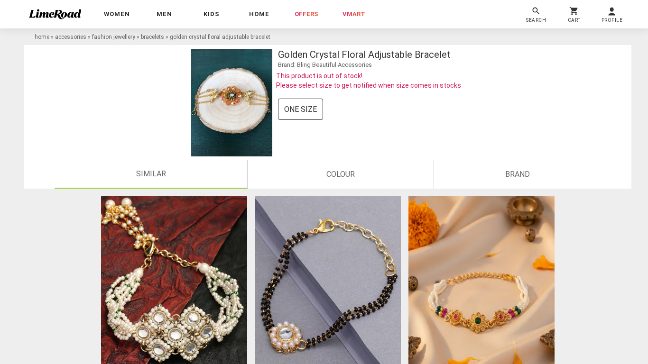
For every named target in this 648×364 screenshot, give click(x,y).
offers (306, 14)
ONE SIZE (300, 109)
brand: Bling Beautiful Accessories (325, 64)
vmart (354, 14)
